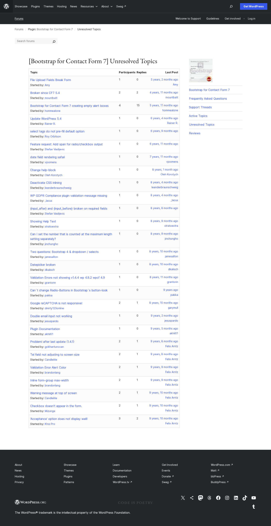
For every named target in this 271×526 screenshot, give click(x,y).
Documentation (122, 470)
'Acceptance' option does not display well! (58, 419)
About (18, 464)
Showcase (70, 464)
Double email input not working (51, 316)
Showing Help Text (43, 221)
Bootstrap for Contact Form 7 (55, 29)
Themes (69, 470)
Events (166, 470)
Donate (168, 476)
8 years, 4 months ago (164, 182)
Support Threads (200, 107)
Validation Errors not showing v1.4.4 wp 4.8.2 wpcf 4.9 (67, 277)
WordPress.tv (122, 482)
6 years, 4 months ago (164, 118)
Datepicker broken (42, 264)
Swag (167, 482)
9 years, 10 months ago (163, 392)
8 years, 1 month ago (165, 169)
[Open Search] (231, 6)
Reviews (194, 133)
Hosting (19, 476)
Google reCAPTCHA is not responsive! (56, 303)
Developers (120, 476)
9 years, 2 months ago (164, 315)
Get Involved (170, 464)
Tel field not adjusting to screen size (54, 354)
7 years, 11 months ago (164, 156)
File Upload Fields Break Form (50, 80)
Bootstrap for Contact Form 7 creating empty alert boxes (69, 106)
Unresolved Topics (201, 124)
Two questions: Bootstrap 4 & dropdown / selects (64, 252)
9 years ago (170, 289)
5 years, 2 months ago (164, 79)
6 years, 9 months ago (164, 130)
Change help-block (43, 170)
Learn (116, 464)
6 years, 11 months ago (164, 143)
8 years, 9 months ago (164, 220)
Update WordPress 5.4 (46, 118)
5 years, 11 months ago (164, 105)
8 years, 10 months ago (163, 251)
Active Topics (198, 116)
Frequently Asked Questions (208, 98)
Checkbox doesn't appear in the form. (56, 406)
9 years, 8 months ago (164, 341)
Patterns (69, 482)
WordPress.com (222, 464)
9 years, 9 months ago (164, 367)
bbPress (217, 476)
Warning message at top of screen (53, 393)
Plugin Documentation (45, 329)
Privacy (19, 482)
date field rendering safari (47, 157)
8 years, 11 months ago (164, 277)
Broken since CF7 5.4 (45, 93)
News (18, 470)
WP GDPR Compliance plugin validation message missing (68, 195)
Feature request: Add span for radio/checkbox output (66, 144)
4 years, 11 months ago (164, 92)
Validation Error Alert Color (48, 367)
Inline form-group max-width (49, 380)
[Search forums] (54, 41)
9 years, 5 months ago (164, 328)
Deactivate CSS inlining (46, 183)
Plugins (68, 476)
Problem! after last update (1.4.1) (52, 341)
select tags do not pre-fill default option (57, 131)
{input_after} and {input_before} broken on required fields (68, 208)
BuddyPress (220, 482)
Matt (215, 470)
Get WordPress (254, 6)
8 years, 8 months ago (164, 208)
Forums (19, 18)
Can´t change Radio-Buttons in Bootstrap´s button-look (69, 290)
